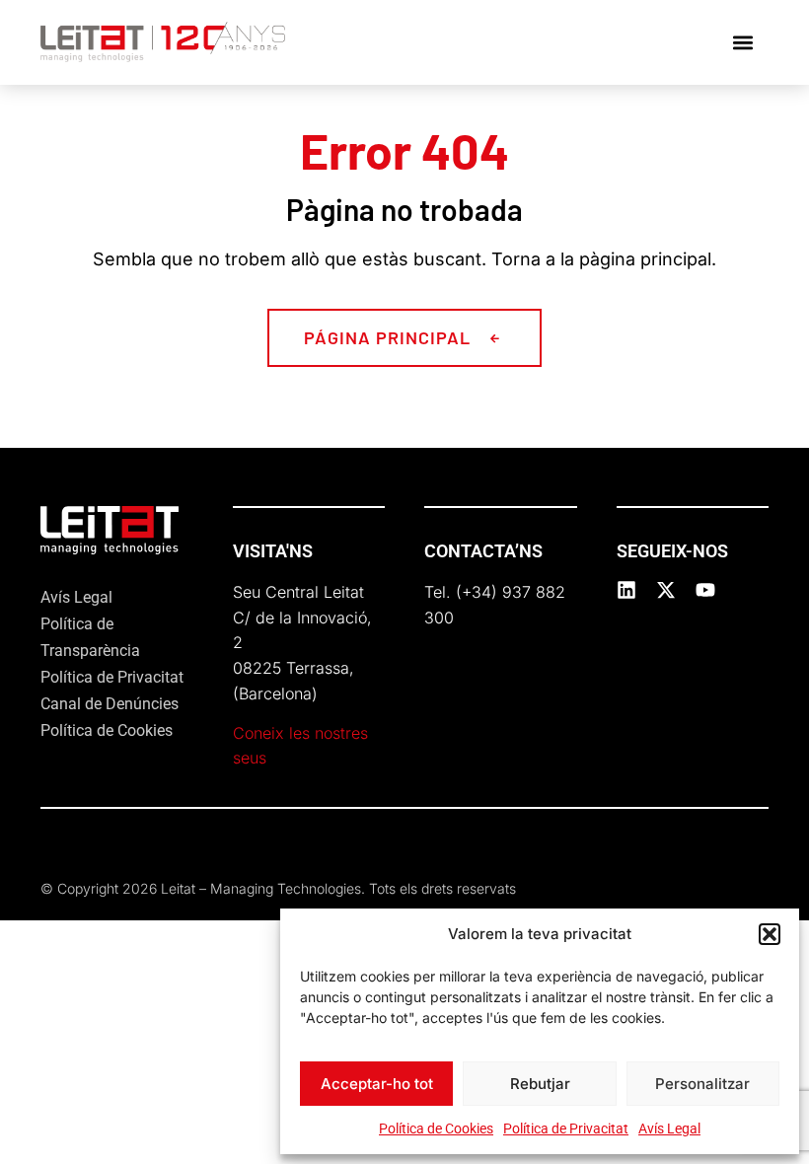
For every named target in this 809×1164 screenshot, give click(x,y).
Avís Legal (669, 1128)
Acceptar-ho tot (377, 1083)
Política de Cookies (436, 1128)
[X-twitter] (666, 590)
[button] (769, 934)
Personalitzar (702, 1083)
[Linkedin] (626, 590)
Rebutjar (540, 1083)
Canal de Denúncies (109, 703)
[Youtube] (705, 590)
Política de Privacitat (565, 1128)
